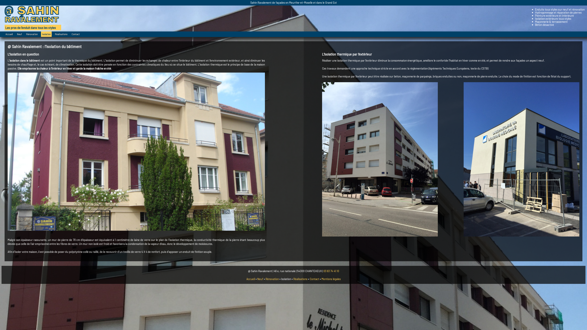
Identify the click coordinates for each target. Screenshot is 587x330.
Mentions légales (331, 279)
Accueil (9, 34)
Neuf (19, 34)
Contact (76, 34)
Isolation (46, 34)
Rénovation (32, 34)
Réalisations (61, 34)
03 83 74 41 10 (331, 271)
